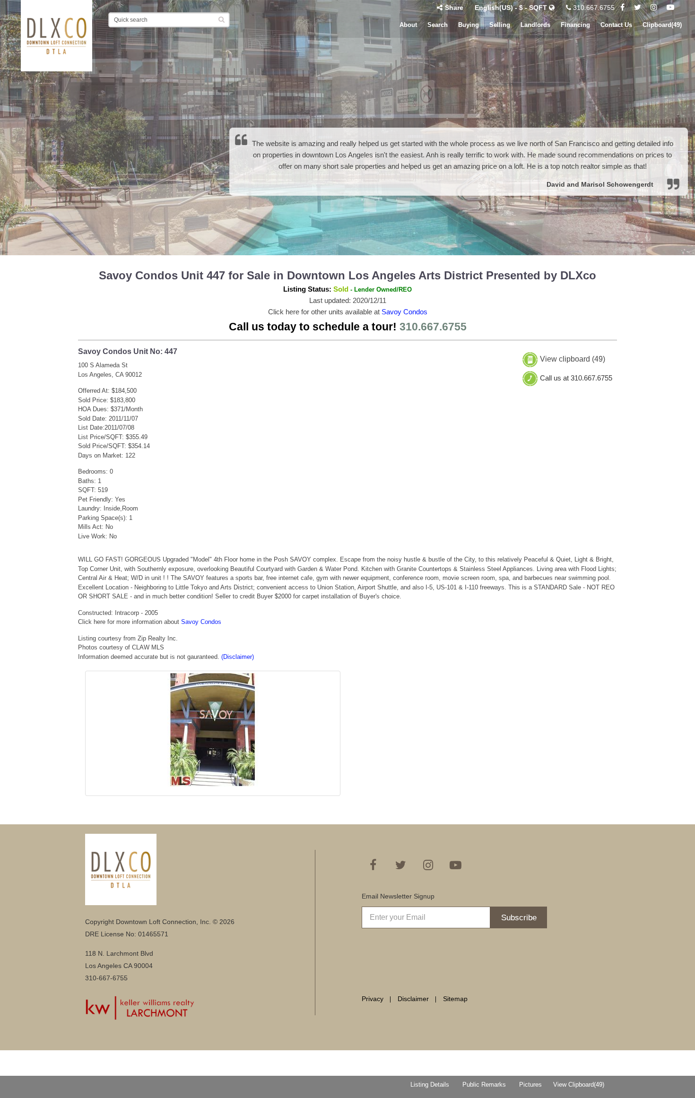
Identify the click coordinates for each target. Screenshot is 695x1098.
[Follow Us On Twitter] (637, 7)
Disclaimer (413, 999)
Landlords (535, 24)
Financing (575, 24)
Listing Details (429, 1084)
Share (454, 7)
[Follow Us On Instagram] (654, 7)
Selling (499, 24)
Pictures (530, 1084)
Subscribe (519, 917)
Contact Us (616, 24)
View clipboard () (572, 359)
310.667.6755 (593, 7)
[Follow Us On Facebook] (622, 7)
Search (437, 24)
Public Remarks (484, 1084)
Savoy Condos (404, 312)
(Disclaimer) (237, 656)
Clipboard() (662, 24)
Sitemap (455, 999)
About (408, 24)
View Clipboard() (578, 1084)
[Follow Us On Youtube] (670, 7)
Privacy (372, 999)
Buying (468, 24)
